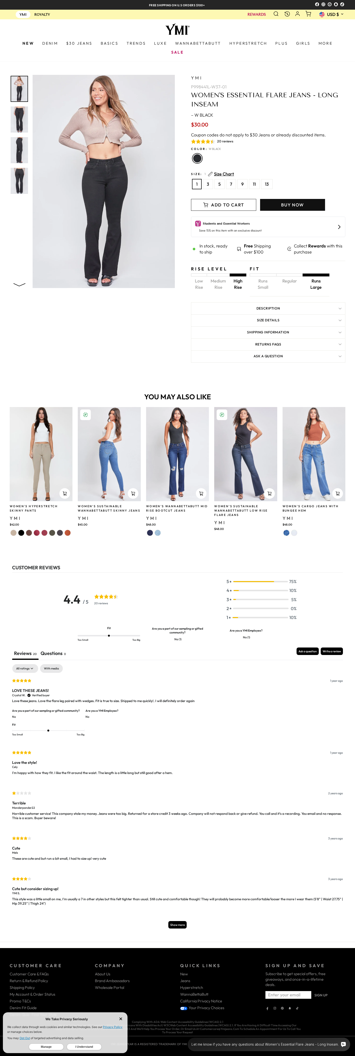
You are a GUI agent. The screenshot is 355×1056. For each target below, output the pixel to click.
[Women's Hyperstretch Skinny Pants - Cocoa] (29, 533)
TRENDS (136, 43)
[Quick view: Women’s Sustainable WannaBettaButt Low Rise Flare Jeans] (269, 493)
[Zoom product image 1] (19, 89)
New (184, 974)
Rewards (257, 14)
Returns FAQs (268, 344)
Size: (212, 174)
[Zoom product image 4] (19, 181)
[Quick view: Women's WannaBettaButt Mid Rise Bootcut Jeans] (201, 493)
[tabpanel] (177, 798)
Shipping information (268, 332)
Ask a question (268, 356)
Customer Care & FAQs (29, 974)
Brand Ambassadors (112, 980)
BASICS (109, 43)
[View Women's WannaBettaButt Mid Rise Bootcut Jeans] (177, 454)
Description (268, 308)
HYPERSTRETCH (248, 43)
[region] (177, 5)
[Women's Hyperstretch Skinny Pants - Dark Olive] (52, 533)
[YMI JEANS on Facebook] (267, 1008)
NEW (28, 43)
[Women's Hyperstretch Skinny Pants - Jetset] (60, 533)
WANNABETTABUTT (198, 43)
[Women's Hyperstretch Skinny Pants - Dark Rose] (37, 533)
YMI (196, 78)
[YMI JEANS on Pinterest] (282, 1008)
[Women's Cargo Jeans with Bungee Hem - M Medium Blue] (286, 533)
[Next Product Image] (19, 284)
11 (254, 184)
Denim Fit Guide (23, 1007)
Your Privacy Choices (206, 1007)
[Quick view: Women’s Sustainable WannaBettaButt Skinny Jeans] (133, 493)
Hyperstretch (191, 987)
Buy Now (292, 205)
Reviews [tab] (25, 653)
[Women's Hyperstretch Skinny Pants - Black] (21, 533)
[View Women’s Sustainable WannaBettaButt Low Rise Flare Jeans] (245, 454)
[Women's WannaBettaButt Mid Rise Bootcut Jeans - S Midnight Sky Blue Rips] (150, 533)
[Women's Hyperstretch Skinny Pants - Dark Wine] (44, 533)
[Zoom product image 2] (19, 119)
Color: (206, 149)
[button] (262, 581)
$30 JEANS (79, 43)
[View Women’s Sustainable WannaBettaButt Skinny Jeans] (109, 454)
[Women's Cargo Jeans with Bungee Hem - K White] (294, 533)
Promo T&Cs (20, 1001)
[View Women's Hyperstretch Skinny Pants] (41, 454)
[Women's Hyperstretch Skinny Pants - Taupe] (13, 533)
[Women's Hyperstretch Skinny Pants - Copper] (68, 533)
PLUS (281, 43)
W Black (197, 158)
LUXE (160, 43)
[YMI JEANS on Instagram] (275, 1008)
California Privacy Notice (201, 1001)
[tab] (53, 654)
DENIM (50, 43)
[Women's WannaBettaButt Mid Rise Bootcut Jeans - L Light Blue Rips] (158, 533)
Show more (177, 925)
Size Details (268, 320)
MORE (326, 43)
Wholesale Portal (109, 987)
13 (267, 184)
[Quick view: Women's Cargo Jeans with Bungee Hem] (337, 493)
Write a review (332, 651)
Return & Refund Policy (29, 980)
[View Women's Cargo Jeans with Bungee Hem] (314, 454)
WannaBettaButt (194, 994)
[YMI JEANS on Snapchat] (290, 1008)
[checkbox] (51, 668)
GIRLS (303, 43)
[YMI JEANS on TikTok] (297, 1008)
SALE (177, 52)
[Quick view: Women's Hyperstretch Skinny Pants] (64, 493)
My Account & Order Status (32, 994)
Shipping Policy (22, 987)
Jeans (185, 980)
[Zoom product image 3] (19, 150)
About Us (102, 974)
